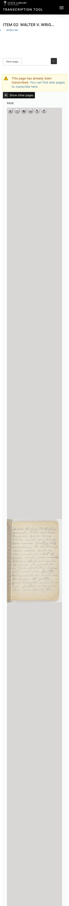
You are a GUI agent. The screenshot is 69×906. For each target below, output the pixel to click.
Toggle (54, 61)
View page (13, 61)
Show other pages (22, 95)
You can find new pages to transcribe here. (38, 84)
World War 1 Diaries (18, 30)
